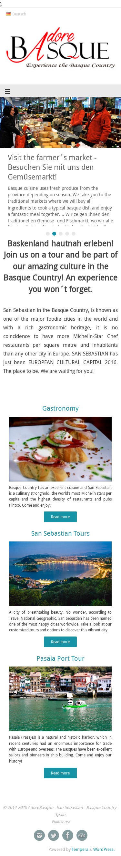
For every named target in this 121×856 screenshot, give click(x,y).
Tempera (80, 849)
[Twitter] (53, 835)
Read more (60, 517)
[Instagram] (39, 835)
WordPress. (104, 849)
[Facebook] (67, 835)
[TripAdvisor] (81, 835)
